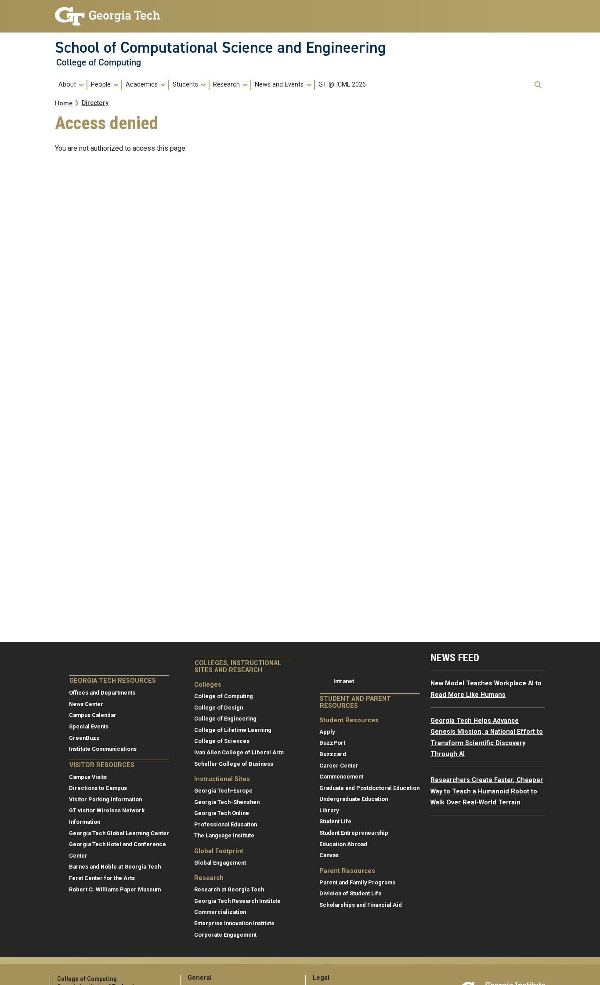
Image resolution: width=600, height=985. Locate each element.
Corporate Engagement (225, 934)
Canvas (329, 855)
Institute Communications (103, 749)
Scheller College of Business (233, 763)
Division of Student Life (350, 893)
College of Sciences (221, 741)
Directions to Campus (98, 788)
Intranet (343, 681)
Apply (327, 731)
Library (329, 810)
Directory (95, 103)
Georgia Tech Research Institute (237, 901)
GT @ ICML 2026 (342, 84)
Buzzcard (332, 754)
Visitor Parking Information (105, 799)
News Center (86, 704)
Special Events (88, 726)
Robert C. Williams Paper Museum (115, 889)
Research (226, 84)
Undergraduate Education (353, 799)
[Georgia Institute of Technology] (108, 12)
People (101, 84)
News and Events (279, 84)
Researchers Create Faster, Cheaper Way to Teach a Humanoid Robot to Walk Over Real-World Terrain (486, 791)
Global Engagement (220, 862)
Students (185, 84)
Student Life (335, 821)
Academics (142, 84)
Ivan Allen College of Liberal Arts (239, 752)
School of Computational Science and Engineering (220, 47)
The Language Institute (224, 835)
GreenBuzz (84, 738)
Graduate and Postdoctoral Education (369, 788)
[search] (538, 84)
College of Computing (98, 62)
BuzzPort (332, 742)
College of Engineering (225, 718)
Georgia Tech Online (221, 813)
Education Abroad (343, 844)
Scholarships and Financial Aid (360, 905)
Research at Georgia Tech (229, 889)
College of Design (218, 707)
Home (63, 103)
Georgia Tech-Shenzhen (227, 802)
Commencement (341, 776)
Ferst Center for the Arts (102, 878)
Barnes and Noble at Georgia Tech (115, 866)
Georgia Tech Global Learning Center (119, 833)
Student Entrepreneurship (353, 832)
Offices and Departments (102, 692)
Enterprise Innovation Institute (234, 923)
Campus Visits (88, 777)
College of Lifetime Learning (232, 730)
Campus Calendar (92, 715)
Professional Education (225, 824)
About (67, 84)
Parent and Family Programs (357, 882)
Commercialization (220, 912)
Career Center (338, 765)
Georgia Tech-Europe (223, 790)
